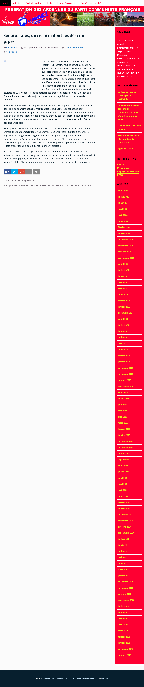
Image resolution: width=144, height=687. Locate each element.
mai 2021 (122, 551)
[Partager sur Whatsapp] (28, 172)
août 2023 (123, 392)
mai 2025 (122, 282)
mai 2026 (122, 209)
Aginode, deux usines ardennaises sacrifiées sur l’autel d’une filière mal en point (128, 112)
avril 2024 (122, 343)
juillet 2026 (123, 197)
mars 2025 (123, 294)
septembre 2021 (126, 533)
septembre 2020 (126, 600)
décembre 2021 (125, 514)
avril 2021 (122, 557)
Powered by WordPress (83, 679)
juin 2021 (122, 545)
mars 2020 (123, 630)
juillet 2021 (123, 539)
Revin (49, 3)
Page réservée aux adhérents (92, 3)
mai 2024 (122, 337)
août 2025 (123, 264)
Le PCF (120, 164)
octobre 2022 (124, 453)
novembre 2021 (125, 520)
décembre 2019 (125, 649)
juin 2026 (122, 203)
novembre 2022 (125, 447)
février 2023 (124, 429)
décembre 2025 (125, 239)
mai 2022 (122, 484)
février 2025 (124, 300)
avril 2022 (122, 490)
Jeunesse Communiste (66, 3)
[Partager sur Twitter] (14, 172)
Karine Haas (12, 47)
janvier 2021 (124, 575)
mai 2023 (122, 410)
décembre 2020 (125, 582)
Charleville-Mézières (33, 3)
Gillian (105, 679)
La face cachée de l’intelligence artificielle (127, 95)
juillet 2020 (123, 606)
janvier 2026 (124, 233)
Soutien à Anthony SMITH (19, 180)
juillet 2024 (123, 325)
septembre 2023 (126, 386)
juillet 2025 (123, 270)
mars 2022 (123, 496)
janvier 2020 (124, 643)
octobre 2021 (124, 527)
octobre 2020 (124, 594)
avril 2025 (122, 288)
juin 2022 (122, 478)
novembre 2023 (125, 374)
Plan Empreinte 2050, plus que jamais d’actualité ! (128, 139)
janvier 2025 (124, 307)
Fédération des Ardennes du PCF (57, 679)
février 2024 (124, 355)
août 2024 (123, 319)
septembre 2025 (126, 258)
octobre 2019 (124, 655)
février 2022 (124, 502)
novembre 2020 (125, 588)
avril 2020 (122, 624)
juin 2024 (122, 331)
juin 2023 (122, 404)
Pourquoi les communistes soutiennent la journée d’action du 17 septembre (46, 185)
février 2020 (124, 637)
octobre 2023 (124, 380)
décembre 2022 (125, 441)
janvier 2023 (124, 435)
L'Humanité (123, 168)
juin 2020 (122, 612)
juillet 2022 (123, 472)
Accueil (5, 3)
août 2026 (123, 190)
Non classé (11, 52)
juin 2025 (122, 276)
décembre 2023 (125, 368)
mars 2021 (123, 563)
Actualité (16, 3)
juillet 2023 (123, 398)
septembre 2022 (126, 459)
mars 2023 (123, 423)
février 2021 (124, 569)
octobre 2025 (124, 251)
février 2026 (124, 227)
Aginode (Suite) (126, 149)
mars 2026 (123, 221)
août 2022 (123, 465)
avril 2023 (122, 417)
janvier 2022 (124, 508)
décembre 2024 (125, 313)
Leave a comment (74, 47)
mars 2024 (123, 349)
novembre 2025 (125, 245)
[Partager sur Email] (36, 172)
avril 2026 (122, 215)
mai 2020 (122, 618)
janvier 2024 (124, 361)
